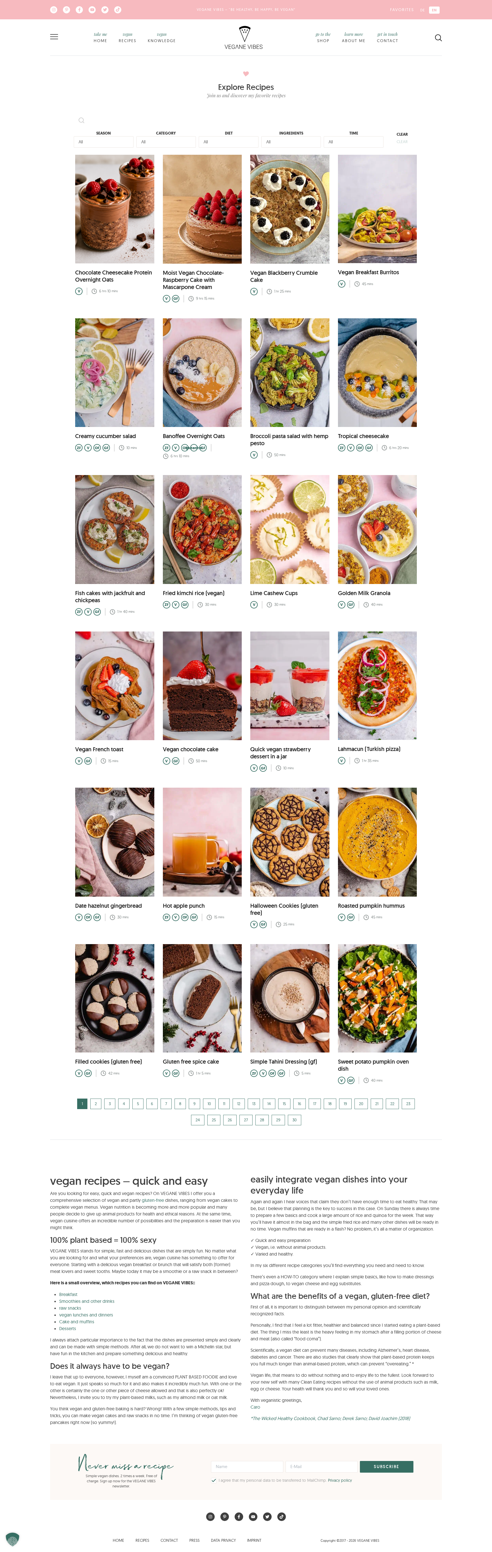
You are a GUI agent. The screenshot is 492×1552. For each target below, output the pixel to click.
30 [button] (294, 1119)
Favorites (402, 9)
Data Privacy (223, 1540)
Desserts (67, 1328)
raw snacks (70, 1308)
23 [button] (408, 1103)
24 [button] (198, 1119)
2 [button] (96, 1103)
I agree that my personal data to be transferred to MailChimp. (285, 1480)
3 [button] (110, 1103)
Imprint (254, 1540)
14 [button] (269, 1103)
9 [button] (194, 1103)
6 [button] (152, 1103)
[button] (12, 1539)
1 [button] (82, 1103)
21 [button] (376, 1103)
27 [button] (246, 1119)
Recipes (127, 37)
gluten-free (153, 1200)
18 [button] (330, 1103)
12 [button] (238, 1103)
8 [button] (180, 1103)
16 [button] (299, 1103)
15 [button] (284, 1103)
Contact (387, 37)
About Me (354, 37)
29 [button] (278, 1119)
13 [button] (253, 1103)
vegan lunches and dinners (86, 1315)
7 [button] (166, 1103)
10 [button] (209, 1103)
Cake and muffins (76, 1321)
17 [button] (314, 1103)
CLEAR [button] (402, 141)
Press (194, 1540)
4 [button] (124, 1103)
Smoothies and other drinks (86, 1301)
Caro (255, 1407)
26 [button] (230, 1119)
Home (100, 37)
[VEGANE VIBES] (244, 37)
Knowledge (162, 37)
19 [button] (345, 1103)
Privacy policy (340, 1480)
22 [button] (392, 1103)
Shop (323, 37)
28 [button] (262, 1119)
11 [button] (224, 1103)
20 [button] (361, 1103)
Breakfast (68, 1294)
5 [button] (138, 1103)
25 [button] (214, 1119)
